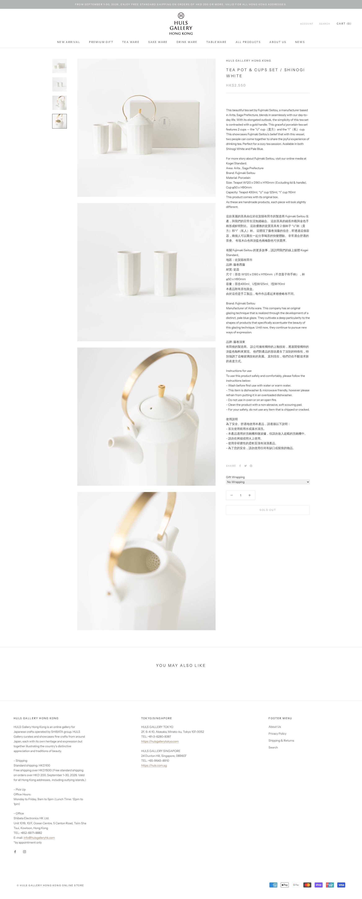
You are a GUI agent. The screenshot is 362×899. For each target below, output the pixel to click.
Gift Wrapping (235, 477)
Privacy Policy (277, 733)
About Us (277, 42)
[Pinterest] (251, 466)
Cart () (344, 23)
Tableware (216, 42)
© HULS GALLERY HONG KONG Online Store (50, 885)
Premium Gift (101, 42)
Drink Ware (187, 42)
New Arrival (68, 42)
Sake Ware (158, 42)
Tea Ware (131, 42)
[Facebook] (240, 466)
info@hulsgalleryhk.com (39, 838)
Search (324, 24)
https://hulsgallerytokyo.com (160, 741)
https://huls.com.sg (154, 765)
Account (306, 24)
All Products (248, 42)
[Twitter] (245, 466)
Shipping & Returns (281, 740)
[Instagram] (24, 851)
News (300, 42)
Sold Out (268, 510)
